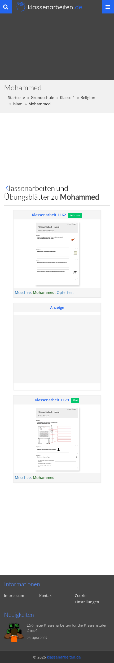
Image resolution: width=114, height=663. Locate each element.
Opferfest (65, 292)
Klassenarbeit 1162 (49, 214)
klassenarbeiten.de (64, 657)
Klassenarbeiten (55, 7)
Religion (88, 97)
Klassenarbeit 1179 (52, 399)
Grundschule (42, 97)
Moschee (23, 292)
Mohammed (44, 292)
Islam (18, 104)
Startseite (16, 97)
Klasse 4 (67, 97)
